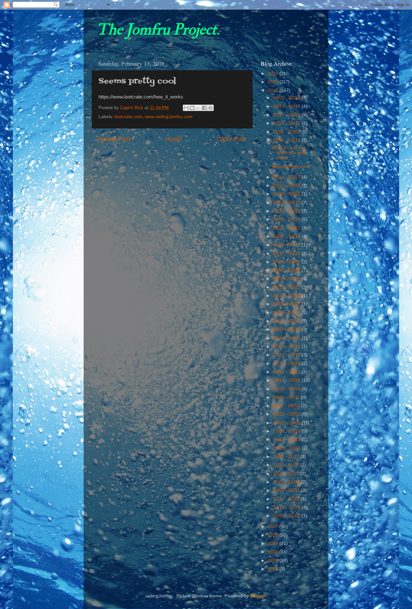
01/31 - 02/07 (287, 131)
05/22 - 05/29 (287, 295)
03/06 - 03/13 (287, 202)
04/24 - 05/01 (287, 261)
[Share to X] (198, 108)
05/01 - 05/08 (287, 270)
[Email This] (186, 108)
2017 (273, 526)
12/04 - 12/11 (287, 490)
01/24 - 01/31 (287, 123)
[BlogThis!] (192, 108)
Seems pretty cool (290, 166)
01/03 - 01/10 (287, 97)
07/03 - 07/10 (287, 346)
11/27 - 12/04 (287, 482)
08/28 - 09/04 (287, 389)
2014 (273, 73)
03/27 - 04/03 (287, 228)
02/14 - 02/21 (287, 177)
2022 (273, 569)
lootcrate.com (128, 116)
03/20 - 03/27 (287, 219)
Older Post (231, 139)
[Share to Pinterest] (210, 108)
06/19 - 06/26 (287, 329)
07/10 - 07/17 (287, 354)
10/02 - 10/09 (287, 422)
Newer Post (114, 139)
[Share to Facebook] (204, 108)
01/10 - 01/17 (287, 106)
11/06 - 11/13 (286, 456)
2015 (273, 82)
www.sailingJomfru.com (168, 116)
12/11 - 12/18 (287, 499)
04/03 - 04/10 (287, 236)
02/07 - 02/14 (287, 140)
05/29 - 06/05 (287, 304)
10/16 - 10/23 (287, 439)
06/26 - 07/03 (287, 338)
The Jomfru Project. (158, 29)
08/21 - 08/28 (287, 380)
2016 (273, 90)
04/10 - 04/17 (287, 244)
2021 (273, 560)
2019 (273, 543)
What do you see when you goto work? (289, 152)
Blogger (258, 596)
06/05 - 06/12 (287, 312)
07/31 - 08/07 (287, 363)
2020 (273, 551)
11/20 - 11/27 (286, 473)
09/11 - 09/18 (287, 405)
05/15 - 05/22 (287, 287)
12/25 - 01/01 (287, 515)
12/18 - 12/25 (287, 507)
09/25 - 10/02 (287, 414)
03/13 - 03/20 (287, 211)
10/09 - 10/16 (287, 431)
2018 (273, 535)
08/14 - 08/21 (287, 372)
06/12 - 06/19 (287, 321)
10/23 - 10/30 (287, 448)
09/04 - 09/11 (287, 397)
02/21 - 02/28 (287, 185)
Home (173, 139)
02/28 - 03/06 (287, 194)
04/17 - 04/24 (287, 253)
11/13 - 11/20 (286, 465)
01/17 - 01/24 (287, 114)
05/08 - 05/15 (287, 278)
